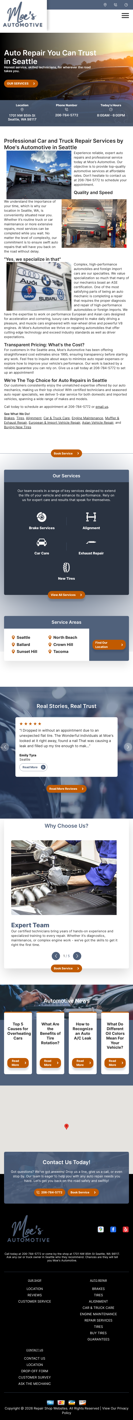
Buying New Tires (17, 427)
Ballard (23, 644)
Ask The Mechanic (34, 1384)
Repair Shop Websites (50, 1408)
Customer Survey (34, 1377)
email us (102, 407)
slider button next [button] (128, 747)
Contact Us (34, 1350)
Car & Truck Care (56, 418)
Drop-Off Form (34, 1371)
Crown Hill (63, 644)
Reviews (35, 1295)
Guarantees (98, 1339)
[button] (66, 1126)
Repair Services (98, 1320)
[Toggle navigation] (125, 15)
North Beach (65, 637)
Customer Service (34, 1301)
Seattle (23, 637)
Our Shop (34, 1280)
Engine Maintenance (87, 418)
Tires (20, 418)
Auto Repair (98, 1280)
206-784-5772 (66, 115)
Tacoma (60, 651)
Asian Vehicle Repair (97, 423)
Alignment (34, 418)
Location (35, 1289)
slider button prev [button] (5, 747)
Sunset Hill (27, 651)
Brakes (9, 418)
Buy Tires (98, 1333)
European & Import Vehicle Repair (54, 423)
